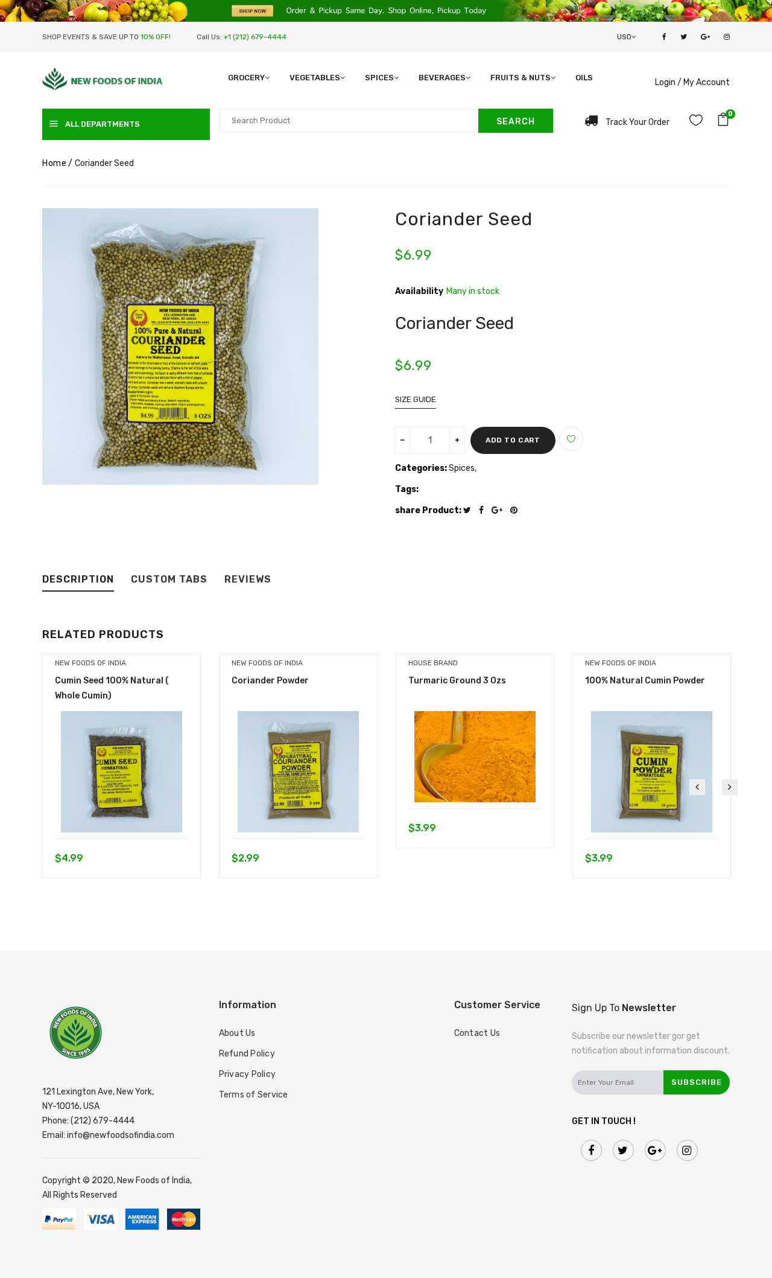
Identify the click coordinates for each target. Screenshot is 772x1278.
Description (78, 580)
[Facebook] (484, 510)
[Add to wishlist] (571, 439)
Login (665, 82)
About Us (237, 1033)
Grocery (246, 77)
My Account (706, 82)
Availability (419, 291)
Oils (584, 77)
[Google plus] (500, 510)
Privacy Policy (247, 1074)
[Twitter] (470, 510)
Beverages (442, 77)
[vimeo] (517, 510)
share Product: (428, 510)
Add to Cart (513, 440)
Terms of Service (253, 1095)
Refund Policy (247, 1054)
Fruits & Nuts (520, 77)
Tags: (407, 489)
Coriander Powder (270, 681)
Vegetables (315, 77)
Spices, (462, 468)
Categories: (421, 468)
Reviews (247, 580)
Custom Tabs (169, 580)
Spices (379, 77)
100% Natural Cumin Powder (645, 681)
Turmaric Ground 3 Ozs (457, 681)
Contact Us (477, 1033)
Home (54, 163)
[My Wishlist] (696, 122)
